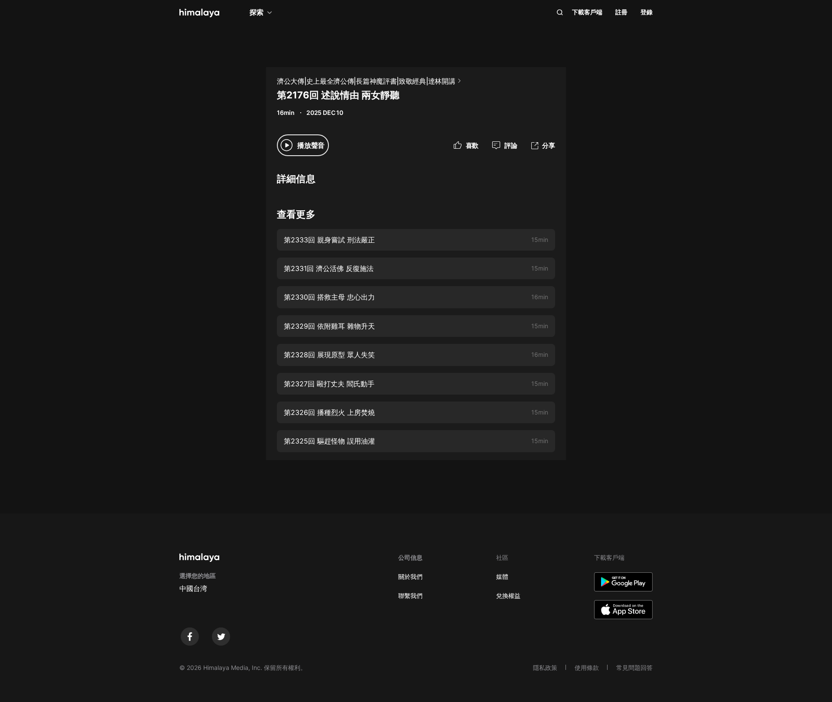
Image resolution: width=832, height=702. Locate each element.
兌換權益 (508, 595)
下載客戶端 (587, 12)
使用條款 (587, 667)
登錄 (646, 12)
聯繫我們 (410, 595)
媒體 (502, 576)
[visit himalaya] (199, 13)
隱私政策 (545, 667)
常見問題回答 (634, 667)
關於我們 (410, 576)
